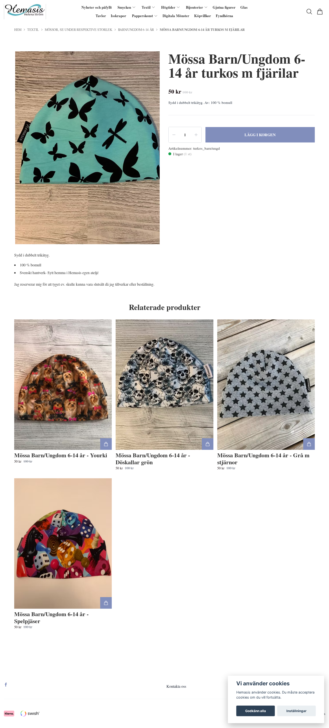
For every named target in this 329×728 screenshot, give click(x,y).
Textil (33, 29)
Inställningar (296, 711)
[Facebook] (6, 685)
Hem (17, 29)
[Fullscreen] (151, 61)
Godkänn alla (255, 711)
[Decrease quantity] (174, 134)
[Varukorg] (320, 11)
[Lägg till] (106, 444)
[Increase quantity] (196, 134)
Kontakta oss (176, 686)
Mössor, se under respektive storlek (78, 29)
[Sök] (309, 11)
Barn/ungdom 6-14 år (136, 29)
